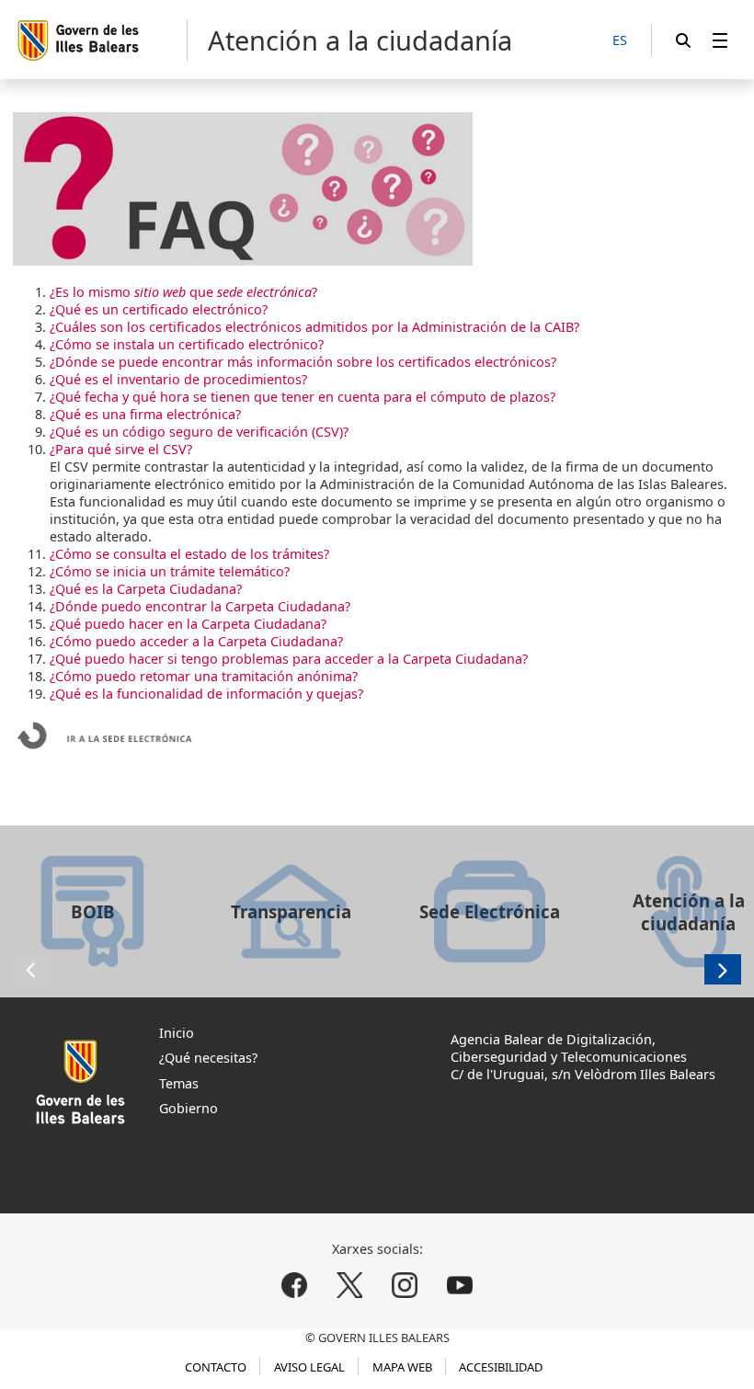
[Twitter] (350, 1284)
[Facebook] (294, 1284)
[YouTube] (459, 1284)
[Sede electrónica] (105, 750)
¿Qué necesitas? (208, 1057)
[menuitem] (720, 40)
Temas (179, 1083)
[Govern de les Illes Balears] (102, 40)
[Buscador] (683, 40)
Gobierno (188, 1108)
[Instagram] (404, 1284)
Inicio (176, 1033)
